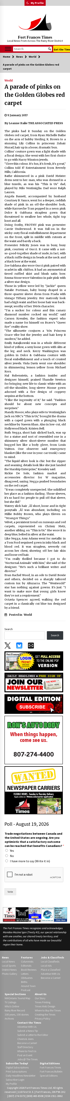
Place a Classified (50, 969)
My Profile (37, 3)
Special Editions (49, 1075)
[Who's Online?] (47, 914)
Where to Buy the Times (48, 1010)
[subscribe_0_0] (33, 660)
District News (9, 969)
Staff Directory (25, 1047)
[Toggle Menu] (8, 49)
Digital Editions (50, 1063)
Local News (8, 961)
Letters (24, 973)
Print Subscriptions (16, 1071)
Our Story (40, 998)
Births (24, 982)
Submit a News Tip (27, 1031)
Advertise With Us (50, 973)
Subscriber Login (15, 1079)
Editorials (26, 965)
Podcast (25, 990)
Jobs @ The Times (27, 1059)
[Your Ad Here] (22, 914)
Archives (9, 1018)
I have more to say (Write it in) (30, 861)
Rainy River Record (15, 1010)
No (12, 856)
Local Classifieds (50, 961)
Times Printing (42, 1002)
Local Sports (9, 965)
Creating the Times (45, 1014)
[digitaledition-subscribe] (33, 703)
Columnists (27, 961)
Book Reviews (28, 969)
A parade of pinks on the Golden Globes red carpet (34, 94)
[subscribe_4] (33, 682)
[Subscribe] (9, 914)
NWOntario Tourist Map (17, 998)
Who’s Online (12, 1006)
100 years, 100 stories (17, 1014)
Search (8, 629)
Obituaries (26, 978)
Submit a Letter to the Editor (32, 1035)
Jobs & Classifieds (52, 957)
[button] (27, 3)
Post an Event (24, 1055)
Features (27, 957)
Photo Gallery (9, 973)
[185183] (33, 740)
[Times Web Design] (60, 914)
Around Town (28, 986)
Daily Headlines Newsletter (20, 1075)
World (8, 80)
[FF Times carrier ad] (33, 790)
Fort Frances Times (35, 37)
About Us (40, 994)
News (5, 957)
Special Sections (15, 994)
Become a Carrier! (50, 978)
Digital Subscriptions (17, 1067)
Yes (12, 851)
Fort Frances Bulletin (51, 1071)
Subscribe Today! (17, 1063)
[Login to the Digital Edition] (35, 914)
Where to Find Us (26, 1051)
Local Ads (46, 965)
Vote (10, 891)
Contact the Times (29, 1022)
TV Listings (10, 1002)
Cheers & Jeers (25, 1039)
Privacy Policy (42, 1018)
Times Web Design (45, 1006)
